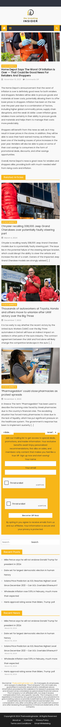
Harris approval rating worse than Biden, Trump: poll (29, 602)
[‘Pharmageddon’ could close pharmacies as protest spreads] (30, 366)
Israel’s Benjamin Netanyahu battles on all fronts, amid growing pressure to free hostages (52, 432)
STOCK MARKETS (9, 66)
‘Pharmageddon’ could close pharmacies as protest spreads (29, 392)
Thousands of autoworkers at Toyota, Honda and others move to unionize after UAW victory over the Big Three (30, 312)
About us (16, 720)
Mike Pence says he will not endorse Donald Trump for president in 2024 (31, 562)
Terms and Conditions (21, 723)
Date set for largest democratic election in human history (29, 572)
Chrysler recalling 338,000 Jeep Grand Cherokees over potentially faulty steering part (27, 229)
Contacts (28, 720)
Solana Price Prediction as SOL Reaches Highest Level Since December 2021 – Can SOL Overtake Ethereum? (30, 583)
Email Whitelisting (43, 723)
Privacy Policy (42, 720)
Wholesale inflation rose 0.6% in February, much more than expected (30, 593)
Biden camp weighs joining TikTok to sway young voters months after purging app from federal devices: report (9, 432)
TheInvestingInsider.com (23, 683)
